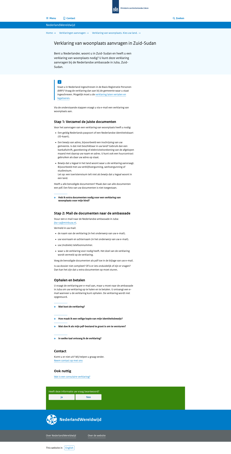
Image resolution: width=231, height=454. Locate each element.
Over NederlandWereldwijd (61, 435)
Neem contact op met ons (68, 360)
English (69, 447)
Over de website (97, 435)
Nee (88, 397)
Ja (62, 397)
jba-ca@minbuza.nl (65, 222)
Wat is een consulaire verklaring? (72, 376)
